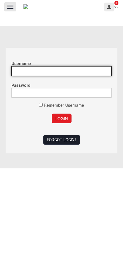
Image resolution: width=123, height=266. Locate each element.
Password (21, 85)
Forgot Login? (61, 140)
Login (61, 118)
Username (21, 63)
